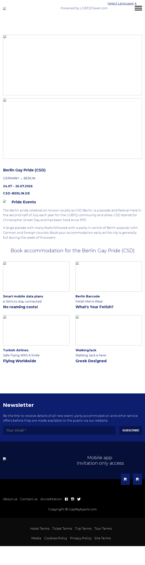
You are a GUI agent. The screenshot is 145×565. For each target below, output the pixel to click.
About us (10, 499)
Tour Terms (103, 528)
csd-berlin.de (16, 193)
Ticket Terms (62, 528)
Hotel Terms (39, 528)
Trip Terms (83, 528)
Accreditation (51, 499)
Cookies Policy (55, 538)
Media (36, 538)
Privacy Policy (80, 538)
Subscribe (130, 430)
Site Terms (102, 538)
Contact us (28, 499)
